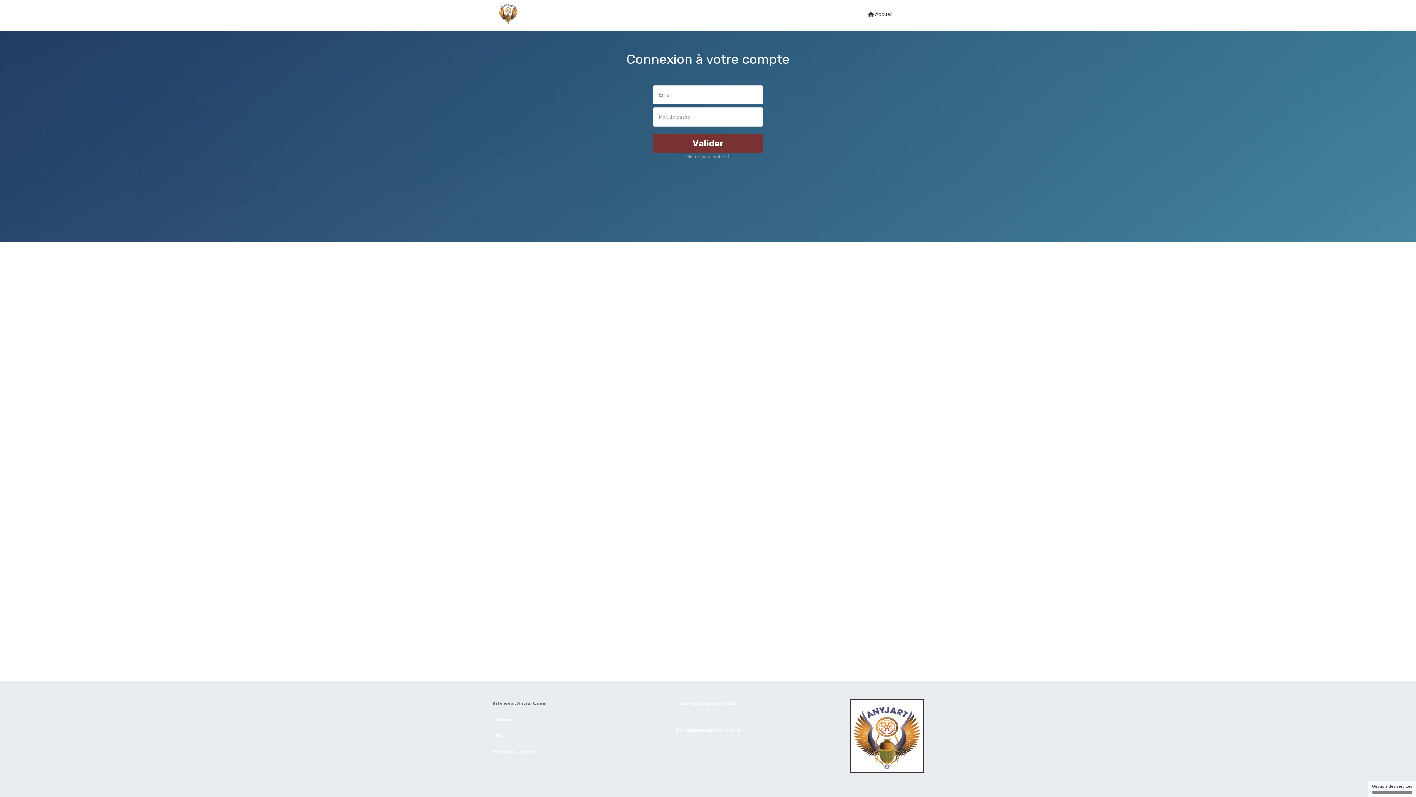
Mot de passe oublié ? (708, 157)
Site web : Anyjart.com (519, 703)
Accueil (883, 14)
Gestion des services (1392, 786)
